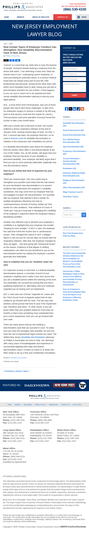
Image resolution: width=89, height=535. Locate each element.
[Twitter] (70, 109)
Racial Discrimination (74, 135)
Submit (74, 95)
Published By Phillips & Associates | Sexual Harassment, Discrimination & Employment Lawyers (74, 7)
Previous (8, 371)
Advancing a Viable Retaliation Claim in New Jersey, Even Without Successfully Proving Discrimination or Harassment (73, 278)
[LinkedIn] (74, 109)
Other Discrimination (74, 187)
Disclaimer (28, 404)
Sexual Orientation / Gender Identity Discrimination (71, 161)
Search (83, 215)
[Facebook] (66, 109)
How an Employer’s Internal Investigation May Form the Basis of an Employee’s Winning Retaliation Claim (74, 294)
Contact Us (62, 17)
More (84, 17)
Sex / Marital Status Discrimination (71, 140)
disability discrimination (33, 337)
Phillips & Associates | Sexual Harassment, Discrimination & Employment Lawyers (52, 527)
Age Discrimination (73, 147)
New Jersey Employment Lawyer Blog (23, 7)
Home (6, 17)
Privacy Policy (40, 404)
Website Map (53, 404)
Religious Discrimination (73, 181)
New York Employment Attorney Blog (73, 234)
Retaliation (69, 168)
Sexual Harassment (73, 130)
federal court (17, 138)
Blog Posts (77, 404)
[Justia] (78, 109)
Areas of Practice (40, 17)
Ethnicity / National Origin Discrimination (74, 174)
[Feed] (82, 109)
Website (20, 17)
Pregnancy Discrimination (74, 152)
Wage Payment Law (73, 192)
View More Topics (70, 197)
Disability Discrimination (19, 358)
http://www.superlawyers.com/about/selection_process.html (40, 505)
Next (26, 371)
